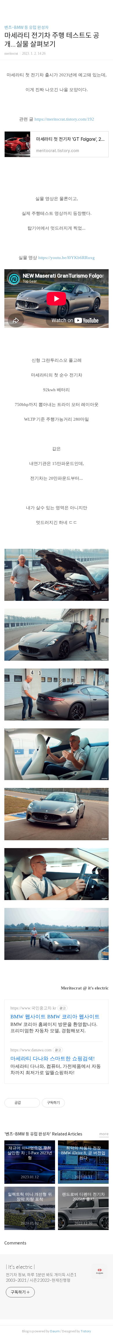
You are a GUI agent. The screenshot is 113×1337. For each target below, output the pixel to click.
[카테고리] (7, 6)
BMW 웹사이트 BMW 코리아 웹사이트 (55, 1017)
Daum (55, 1331)
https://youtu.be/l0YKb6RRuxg (66, 257)
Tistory (86, 1331)
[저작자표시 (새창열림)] (67, 1102)
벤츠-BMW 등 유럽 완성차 (26, 27)
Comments (15, 1243)
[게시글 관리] (33, 1102)
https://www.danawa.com (31, 1050)
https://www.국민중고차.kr (33, 1008)
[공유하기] (26, 1102)
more (104, 1133)
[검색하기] (106, 6)
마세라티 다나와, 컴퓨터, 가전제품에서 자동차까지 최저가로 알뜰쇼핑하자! (55, 1069)
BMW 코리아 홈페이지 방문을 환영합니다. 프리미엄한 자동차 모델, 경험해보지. (53, 1027)
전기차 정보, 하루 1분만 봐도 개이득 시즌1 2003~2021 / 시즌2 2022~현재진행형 (41, 1277)
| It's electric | (20, 1267)
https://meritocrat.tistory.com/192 (64, 119)
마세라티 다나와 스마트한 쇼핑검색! (52, 1058)
